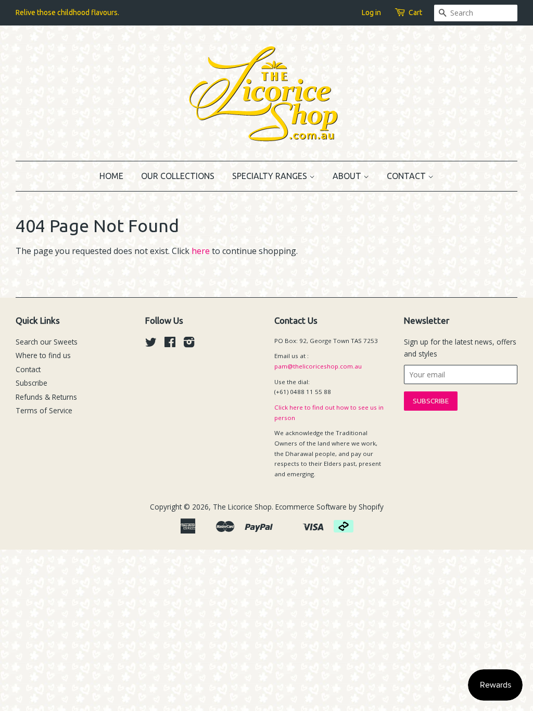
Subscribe (31, 383)
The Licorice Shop (242, 507)
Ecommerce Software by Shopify (329, 507)
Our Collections (177, 176)
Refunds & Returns (46, 397)
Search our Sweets (47, 342)
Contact (407, 176)
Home (111, 176)
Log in (371, 12)
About (348, 176)
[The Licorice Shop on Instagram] (189, 344)
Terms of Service (44, 410)
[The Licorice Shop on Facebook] (170, 344)
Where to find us (43, 355)
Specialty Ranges (270, 176)
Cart (415, 12)
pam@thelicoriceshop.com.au (318, 366)
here (201, 251)
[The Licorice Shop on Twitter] (151, 344)
